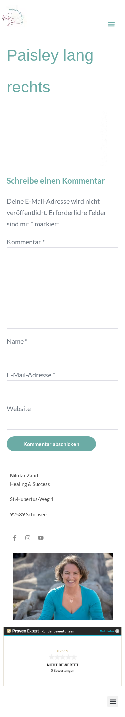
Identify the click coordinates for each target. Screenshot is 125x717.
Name (17, 341)
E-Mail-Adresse (31, 375)
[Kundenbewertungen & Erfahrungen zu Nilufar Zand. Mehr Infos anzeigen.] (62, 655)
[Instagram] (27, 537)
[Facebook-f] (14, 537)
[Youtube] (40, 537)
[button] (111, 23)
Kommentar (26, 242)
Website (19, 408)
